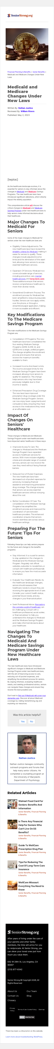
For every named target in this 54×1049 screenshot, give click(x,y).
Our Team (32, 991)
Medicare (32, 191)
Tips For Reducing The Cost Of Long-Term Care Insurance (31, 866)
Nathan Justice (25, 108)
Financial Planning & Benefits (19, 72)
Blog (29, 996)
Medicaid (20, 191)
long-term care (37, 279)
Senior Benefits (39, 72)
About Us (12, 991)
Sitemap (42, 1009)
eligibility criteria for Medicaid (25, 252)
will (31, 205)
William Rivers (28, 111)
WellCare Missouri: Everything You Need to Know (31, 886)
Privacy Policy (12, 1009)
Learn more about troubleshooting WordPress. (24, 1037)
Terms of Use (22, 1009)
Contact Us (13, 996)
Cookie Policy (32, 1009)
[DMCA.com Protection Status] (27, 1017)
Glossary (12, 1000)
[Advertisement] (27, 146)
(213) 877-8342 (15, 969)
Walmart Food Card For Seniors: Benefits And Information (30, 805)
